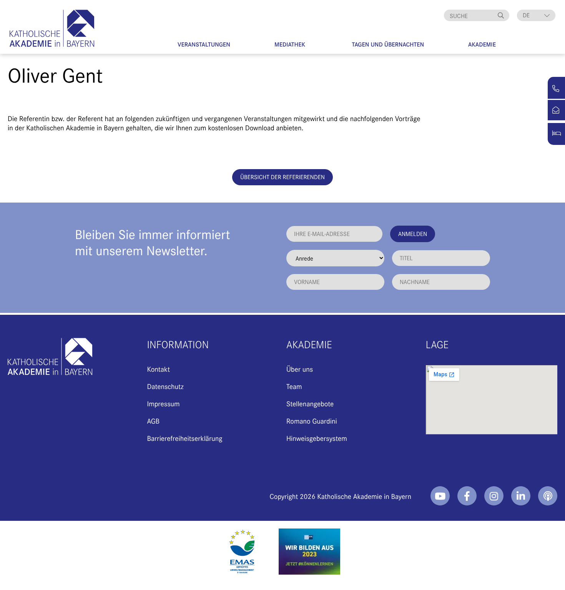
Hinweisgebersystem (316, 438)
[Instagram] (494, 495)
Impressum (163, 403)
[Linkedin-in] (520, 495)
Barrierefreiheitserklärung (185, 438)
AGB (153, 420)
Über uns (299, 369)
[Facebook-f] (467, 495)
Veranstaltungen (204, 44)
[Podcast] (547, 495)
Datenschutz (165, 386)
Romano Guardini (311, 420)
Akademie (482, 44)
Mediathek (289, 44)
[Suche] (501, 15)
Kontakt (158, 369)
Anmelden (412, 233)
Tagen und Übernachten (388, 44)
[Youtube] (440, 495)
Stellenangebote (310, 403)
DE (526, 15)
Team (294, 386)
